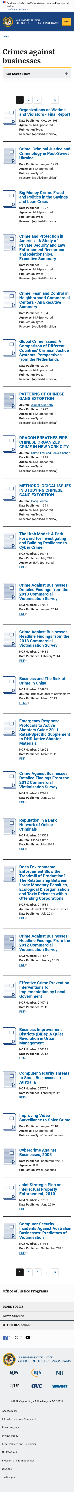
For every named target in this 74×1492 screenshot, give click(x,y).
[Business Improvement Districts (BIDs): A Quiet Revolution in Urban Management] (9, 1043)
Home (6, 36)
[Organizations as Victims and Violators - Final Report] (9, 124)
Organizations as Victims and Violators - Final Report (44, 112)
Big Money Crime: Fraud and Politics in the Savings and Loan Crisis (43, 197)
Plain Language (10, 1427)
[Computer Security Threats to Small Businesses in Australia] (9, 1087)
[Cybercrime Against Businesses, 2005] (9, 1164)
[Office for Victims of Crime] (37, 1388)
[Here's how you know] (37, 6)
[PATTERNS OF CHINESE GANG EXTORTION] (9, 408)
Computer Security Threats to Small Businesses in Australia (44, 1078)
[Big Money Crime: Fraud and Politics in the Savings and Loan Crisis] (9, 206)
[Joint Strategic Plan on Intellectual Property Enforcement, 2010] (9, 1199)
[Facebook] (6, 1338)
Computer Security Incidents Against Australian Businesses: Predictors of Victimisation (45, 1231)
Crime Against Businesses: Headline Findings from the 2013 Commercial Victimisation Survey (44, 638)
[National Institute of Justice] (59, 1375)
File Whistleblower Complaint (19, 1419)
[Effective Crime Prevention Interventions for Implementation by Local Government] (9, 997)
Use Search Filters (18, 74)
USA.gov (7, 1468)
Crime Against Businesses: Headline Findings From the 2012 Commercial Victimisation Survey (44, 943)
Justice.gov (8, 1477)
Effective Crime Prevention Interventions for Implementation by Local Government (44, 989)
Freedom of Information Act (18, 1460)
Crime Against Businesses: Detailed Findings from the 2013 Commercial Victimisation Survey (44, 592)
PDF (22, 567)
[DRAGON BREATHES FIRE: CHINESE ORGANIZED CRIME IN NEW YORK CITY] (9, 451)
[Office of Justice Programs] (8, 22)
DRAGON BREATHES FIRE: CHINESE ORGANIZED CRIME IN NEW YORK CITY (44, 442)
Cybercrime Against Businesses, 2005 (37, 1152)
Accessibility (9, 1410)
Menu (66, 21)
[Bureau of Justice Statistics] (37, 1377)
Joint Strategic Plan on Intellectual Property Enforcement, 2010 (40, 1189)
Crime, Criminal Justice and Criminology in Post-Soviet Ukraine (44, 153)
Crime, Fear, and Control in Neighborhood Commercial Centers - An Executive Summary (44, 300)
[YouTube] (29, 1338)
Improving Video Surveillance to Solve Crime (44, 1117)
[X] (17, 1338)
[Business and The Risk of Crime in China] (9, 692)
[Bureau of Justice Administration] (14, 1375)
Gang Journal (39, 501)
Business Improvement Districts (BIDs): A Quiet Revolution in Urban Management (41, 1036)
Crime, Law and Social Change (50, 453)
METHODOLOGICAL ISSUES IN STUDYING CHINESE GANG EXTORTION (45, 490)
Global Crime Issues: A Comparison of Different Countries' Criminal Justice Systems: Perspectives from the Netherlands (44, 350)
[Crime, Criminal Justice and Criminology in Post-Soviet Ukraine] (9, 163)
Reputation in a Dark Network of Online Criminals (38, 825)
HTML (23, 703)
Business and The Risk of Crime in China (42, 681)
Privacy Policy (10, 1435)
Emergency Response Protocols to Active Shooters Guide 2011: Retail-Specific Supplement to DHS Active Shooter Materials (44, 732)
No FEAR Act (9, 1452)
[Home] (37, 21)
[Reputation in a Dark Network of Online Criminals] (9, 834)
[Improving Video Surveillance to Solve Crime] (9, 1129)
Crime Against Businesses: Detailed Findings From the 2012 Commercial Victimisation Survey (44, 780)
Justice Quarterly (42, 405)
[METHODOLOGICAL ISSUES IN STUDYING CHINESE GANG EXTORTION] (9, 500)
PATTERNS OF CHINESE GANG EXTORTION (41, 396)
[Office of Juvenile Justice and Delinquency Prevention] (14, 1389)
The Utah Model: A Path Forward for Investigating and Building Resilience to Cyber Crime (43, 541)
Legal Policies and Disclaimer (19, 1444)
